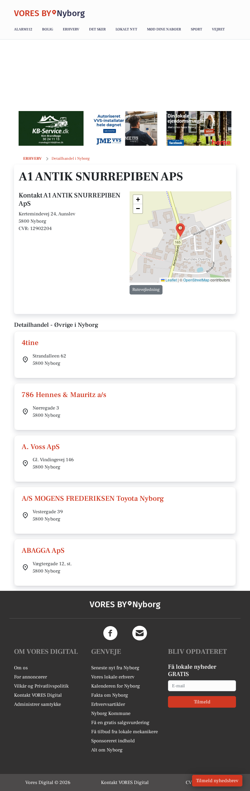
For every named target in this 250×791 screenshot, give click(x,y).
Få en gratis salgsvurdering (120, 723)
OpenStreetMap (196, 279)
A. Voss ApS (41, 446)
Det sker (97, 29)
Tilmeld (202, 702)
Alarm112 (23, 29)
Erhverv (71, 29)
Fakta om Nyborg (109, 695)
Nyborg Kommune (110, 713)
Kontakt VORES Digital (38, 695)
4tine (30, 342)
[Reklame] (51, 128)
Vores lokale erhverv (112, 677)
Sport (196, 29)
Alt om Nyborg (107, 750)
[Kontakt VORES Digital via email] (139, 633)
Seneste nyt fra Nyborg (115, 668)
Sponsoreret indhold (113, 741)
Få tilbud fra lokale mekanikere (124, 732)
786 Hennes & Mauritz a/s (64, 394)
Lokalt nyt (126, 29)
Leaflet (171, 279)
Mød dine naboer (164, 29)
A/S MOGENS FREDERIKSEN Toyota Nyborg (93, 498)
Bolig (47, 29)
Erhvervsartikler (108, 704)
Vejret (218, 29)
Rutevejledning (146, 289)
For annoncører (30, 677)
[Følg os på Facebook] (110, 633)
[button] (180, 230)
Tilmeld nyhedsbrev (217, 781)
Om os (21, 668)
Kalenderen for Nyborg (115, 686)
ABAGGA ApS (43, 550)
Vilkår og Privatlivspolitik (41, 686)
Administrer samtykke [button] (37, 704)
